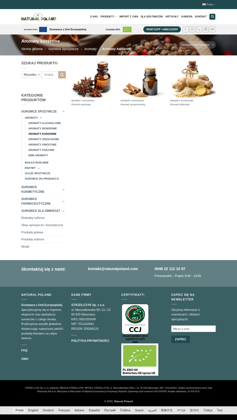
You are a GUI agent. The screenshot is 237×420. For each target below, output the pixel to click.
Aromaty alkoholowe (44, 123)
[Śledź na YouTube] (212, 29)
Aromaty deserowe (42, 128)
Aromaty (90, 49)
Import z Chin (128, 16)
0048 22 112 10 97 (170, 269)
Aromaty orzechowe (43, 139)
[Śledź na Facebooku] (186, 29)
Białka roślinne (37, 162)
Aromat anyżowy (81, 104)
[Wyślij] (62, 74)
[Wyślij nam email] (192, 29)
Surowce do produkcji (42, 178)
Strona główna (32, 49)
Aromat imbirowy (180, 104)
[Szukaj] (212, 17)
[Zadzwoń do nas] (199, 29)
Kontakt (201, 16)
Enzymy (30, 167)
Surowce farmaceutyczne (36, 201)
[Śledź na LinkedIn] (206, 29)
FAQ (24, 350)
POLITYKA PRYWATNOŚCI (90, 340)
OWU (25, 359)
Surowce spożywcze (63, 49)
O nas (94, 16)
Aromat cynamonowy (133, 104)
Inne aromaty (38, 155)
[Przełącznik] (63, 111)
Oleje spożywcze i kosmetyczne (42, 225)
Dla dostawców (152, 16)
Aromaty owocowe (42, 144)
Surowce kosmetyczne (32, 190)
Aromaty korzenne (42, 133)
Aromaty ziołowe (41, 149)
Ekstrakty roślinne (33, 217)
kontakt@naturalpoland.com (113, 269)
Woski (25, 246)
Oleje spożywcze (37, 173)
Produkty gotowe (32, 232)
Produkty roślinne (32, 239)
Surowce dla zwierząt (40, 210)
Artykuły (172, 16)
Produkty (107, 16)
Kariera (186, 16)
